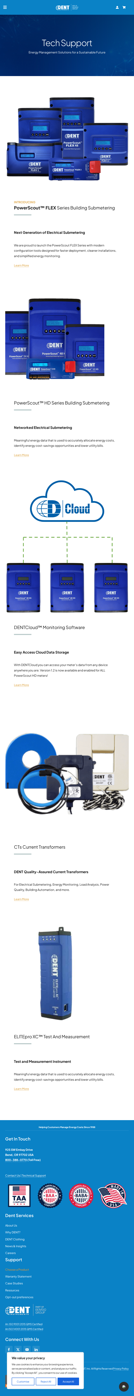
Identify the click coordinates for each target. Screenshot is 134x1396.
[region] (45, 1370)
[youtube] (27, 1349)
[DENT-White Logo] (25, 1305)
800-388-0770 (16, 1160)
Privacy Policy (121, 1368)
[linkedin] (36, 1349)
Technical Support (34, 1175)
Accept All (68, 1381)
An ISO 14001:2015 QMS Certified (24, 1328)
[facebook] (9, 1349)
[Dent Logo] (67, 5)
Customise (23, 1381)
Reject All (46, 1381)
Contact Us (12, 1175)
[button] (124, 1387)
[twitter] (18, 1349)
